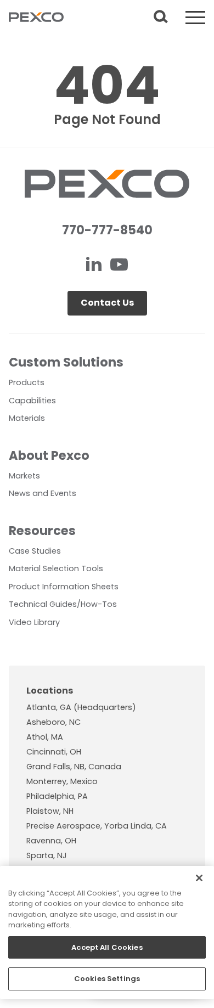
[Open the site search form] (161, 17)
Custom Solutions (66, 362)
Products (26, 382)
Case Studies (35, 550)
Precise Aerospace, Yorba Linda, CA (96, 825)
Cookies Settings (107, 978)
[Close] (199, 878)
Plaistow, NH (50, 811)
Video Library (34, 622)
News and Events (42, 493)
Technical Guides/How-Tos (63, 604)
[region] (107, 932)
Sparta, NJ (46, 855)
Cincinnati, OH (53, 751)
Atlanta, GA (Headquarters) (81, 707)
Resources (42, 530)
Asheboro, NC (53, 722)
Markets (24, 475)
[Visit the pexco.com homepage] (36, 17)
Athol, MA (44, 736)
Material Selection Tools (56, 568)
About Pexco (49, 455)
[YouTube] (119, 266)
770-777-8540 (107, 230)
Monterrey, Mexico (62, 781)
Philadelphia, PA (57, 796)
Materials (27, 418)
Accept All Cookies (106, 947)
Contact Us (107, 302)
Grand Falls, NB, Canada (73, 766)
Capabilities (32, 400)
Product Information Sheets (64, 586)
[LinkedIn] (95, 266)
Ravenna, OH (51, 840)
